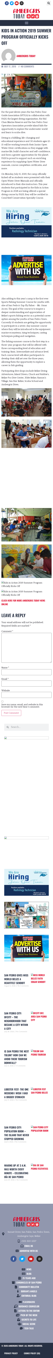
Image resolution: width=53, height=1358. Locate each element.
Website (5, 690)
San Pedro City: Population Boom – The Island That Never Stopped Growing (16, 1133)
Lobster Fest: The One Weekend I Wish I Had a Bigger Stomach (16, 1093)
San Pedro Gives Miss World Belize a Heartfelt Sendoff (16, 979)
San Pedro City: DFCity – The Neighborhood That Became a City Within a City (16, 1020)
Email (5, 679)
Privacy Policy (11, 1353)
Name (5, 668)
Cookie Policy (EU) (32, 1353)
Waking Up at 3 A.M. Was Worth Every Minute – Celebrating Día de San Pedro (16, 1171)
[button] (48, 3)
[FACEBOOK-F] (7, 3)
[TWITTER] (12, 3)
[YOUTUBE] (17, 3)
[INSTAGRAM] (22, 3)
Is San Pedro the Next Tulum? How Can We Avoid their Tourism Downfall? (16, 1057)
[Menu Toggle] (26, 23)
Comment (7, 631)
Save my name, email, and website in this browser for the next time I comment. (22, 705)
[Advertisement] (26, 476)
